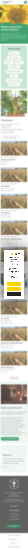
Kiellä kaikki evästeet (14, 289)
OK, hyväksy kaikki (14, 284)
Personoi (14, 294)
